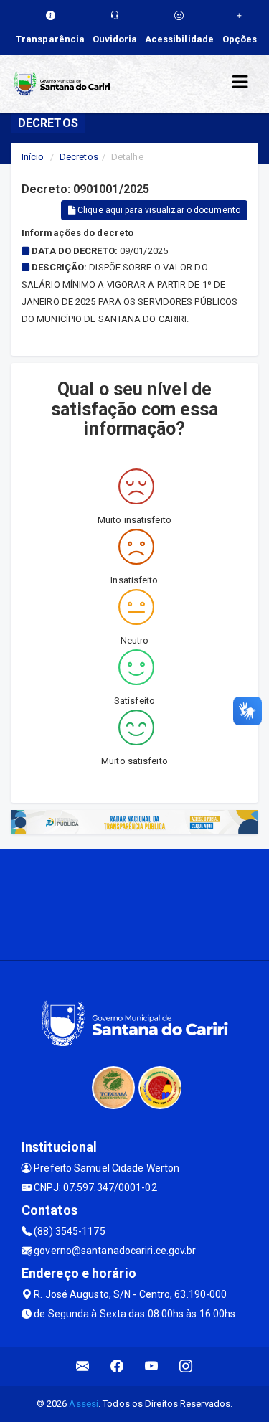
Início (33, 156)
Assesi (83, 1403)
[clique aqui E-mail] (82, 1366)
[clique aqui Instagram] (186, 1366)
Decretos (79, 156)
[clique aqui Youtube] (151, 1366)
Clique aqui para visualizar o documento (157, 210)
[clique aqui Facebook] (117, 1366)
